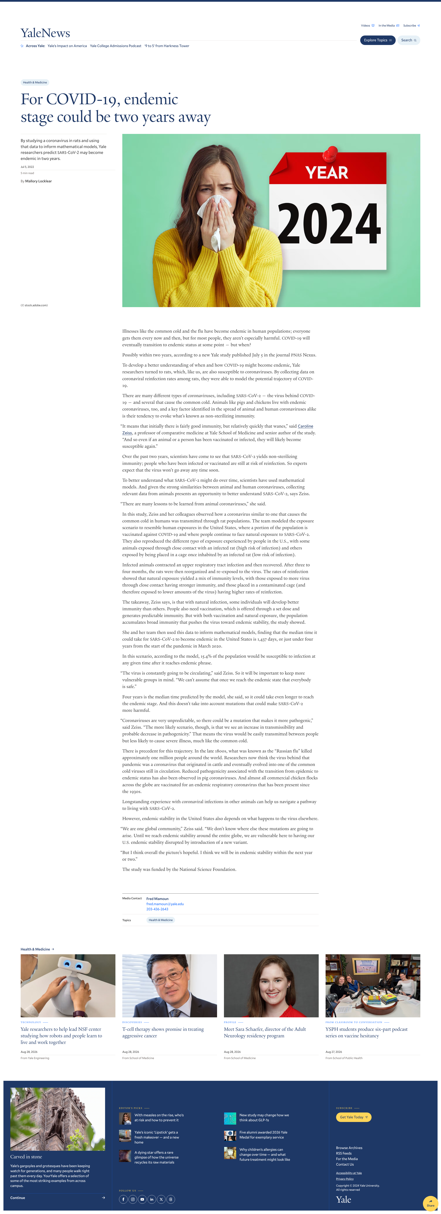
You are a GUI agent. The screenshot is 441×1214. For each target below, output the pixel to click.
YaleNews (45, 34)
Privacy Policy (345, 1179)
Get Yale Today (351, 1117)
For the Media (347, 1158)
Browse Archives (349, 1147)
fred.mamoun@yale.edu (165, 903)
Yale (343, 1200)
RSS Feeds (344, 1153)
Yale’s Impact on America (67, 45)
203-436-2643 (157, 909)
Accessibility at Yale (349, 1173)
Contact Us (345, 1164)
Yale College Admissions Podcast (115, 45)
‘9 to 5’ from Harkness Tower (167, 45)
